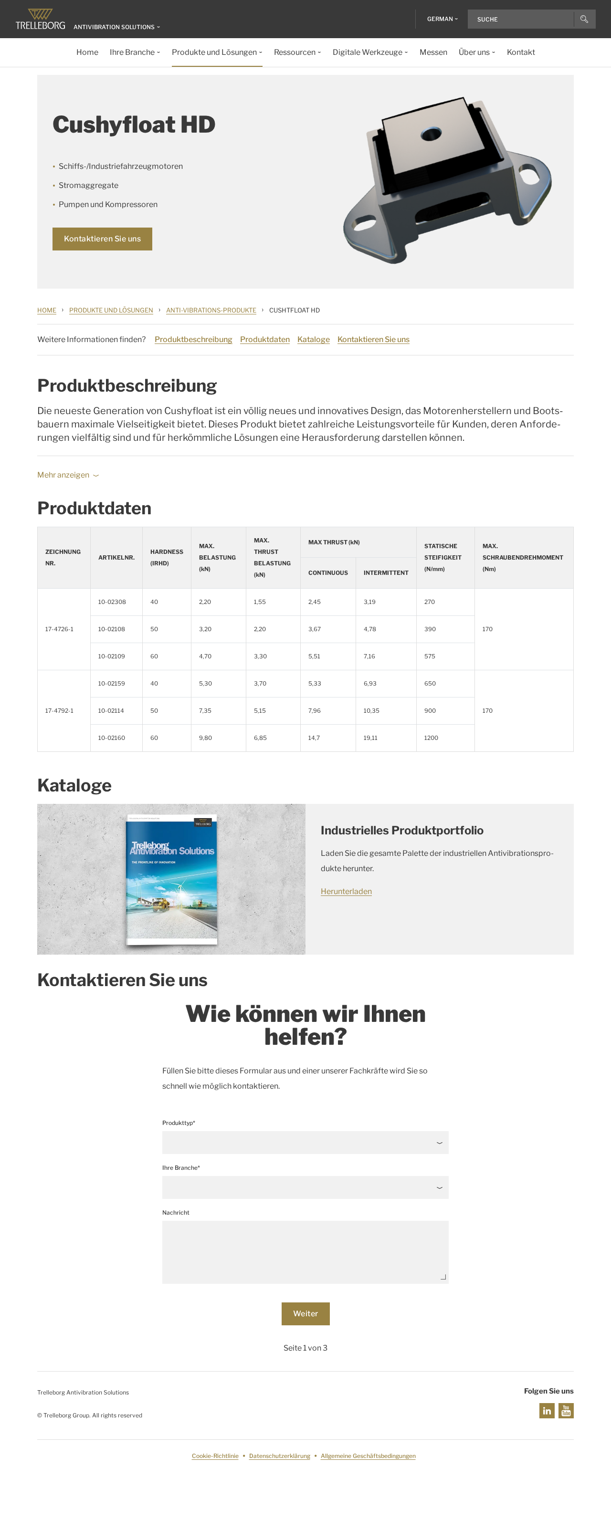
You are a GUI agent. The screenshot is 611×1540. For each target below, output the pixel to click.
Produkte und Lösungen (111, 310)
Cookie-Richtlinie (215, 1455)
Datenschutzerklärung (279, 1455)
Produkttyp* (178, 1122)
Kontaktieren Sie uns (102, 238)
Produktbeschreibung (193, 339)
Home (46, 310)
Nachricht (176, 1212)
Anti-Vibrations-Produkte (211, 310)
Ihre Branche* (181, 1167)
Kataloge (313, 339)
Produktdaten (265, 339)
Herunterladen (346, 891)
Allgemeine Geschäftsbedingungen (368, 1455)
